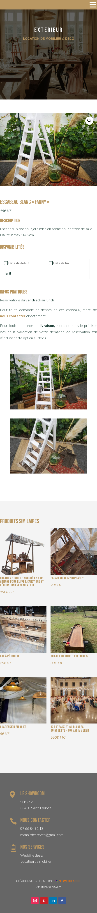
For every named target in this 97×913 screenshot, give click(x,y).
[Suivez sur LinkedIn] (53, 900)
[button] (89, 121)
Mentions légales (48, 887)
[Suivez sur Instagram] (35, 900)
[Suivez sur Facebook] (62, 900)
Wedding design (32, 855)
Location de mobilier (36, 861)
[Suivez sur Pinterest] (44, 900)
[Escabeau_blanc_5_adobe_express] (48, 472)
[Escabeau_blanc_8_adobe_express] (48, 408)
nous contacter (12, 316)
